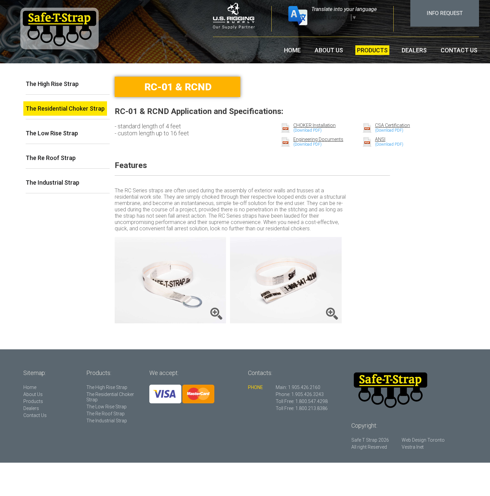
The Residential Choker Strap (65, 108)
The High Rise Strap (52, 83)
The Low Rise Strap (52, 133)
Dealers (414, 50)
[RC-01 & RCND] (170, 280)
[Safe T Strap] (59, 29)
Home (292, 50)
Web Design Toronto (423, 440)
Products (372, 50)
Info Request (445, 13)
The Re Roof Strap (51, 157)
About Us (329, 50)
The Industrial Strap (52, 182)
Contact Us (459, 50)
